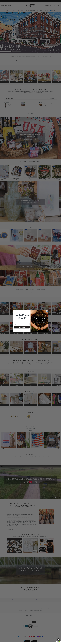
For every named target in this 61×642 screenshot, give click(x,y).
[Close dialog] (47, 311)
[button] (58, 639)
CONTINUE (22, 327)
